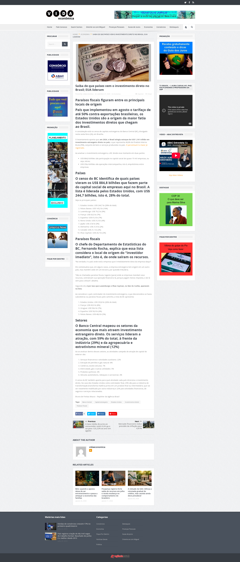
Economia (148, 27)
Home (49, 27)
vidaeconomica (88, 94)
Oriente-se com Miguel (95, 27)
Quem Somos (76, 27)
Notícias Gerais (101, 539)
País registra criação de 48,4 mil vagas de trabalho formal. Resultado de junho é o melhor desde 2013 (75, 535)
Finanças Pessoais (116, 27)
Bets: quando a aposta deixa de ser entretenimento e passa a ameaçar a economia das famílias (86, 493)
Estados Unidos (116, 402)
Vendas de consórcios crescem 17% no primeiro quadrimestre (74, 525)
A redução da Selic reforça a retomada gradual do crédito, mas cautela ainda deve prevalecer (140, 492)
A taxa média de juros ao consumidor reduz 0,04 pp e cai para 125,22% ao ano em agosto (98, 427)
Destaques (174, 27)
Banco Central (87, 402)
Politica (99, 544)
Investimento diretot (132, 402)
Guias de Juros (134, 27)
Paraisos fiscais (82, 406)
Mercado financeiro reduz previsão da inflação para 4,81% (130, 426)
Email (150, 94)
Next (137, 421)
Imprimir (141, 94)
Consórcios (161, 27)
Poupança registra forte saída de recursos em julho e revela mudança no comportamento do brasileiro (113, 493)
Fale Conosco (61, 27)
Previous (92, 421)
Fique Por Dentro (102, 534)
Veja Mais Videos (176, 175)
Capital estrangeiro (101, 402)
